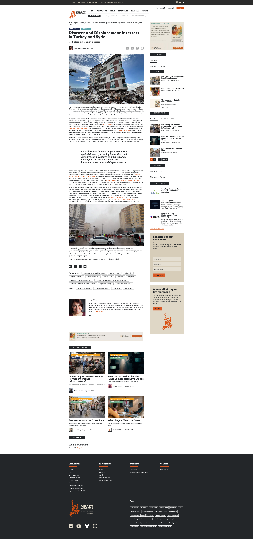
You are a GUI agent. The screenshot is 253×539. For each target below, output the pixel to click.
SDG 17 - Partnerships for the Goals (83, 283)
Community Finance (161, 511)
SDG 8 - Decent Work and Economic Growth (84, 355)
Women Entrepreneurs (165, 526)
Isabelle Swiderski (166, 90)
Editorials (84, 28)
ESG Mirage (144, 507)
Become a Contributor (106, 480)
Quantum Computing (136, 523)
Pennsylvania (134, 526)
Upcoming (153, 60)
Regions (114, 16)
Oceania (74, 357)
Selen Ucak (78, 48)
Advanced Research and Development (166, 523)
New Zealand (134, 507)
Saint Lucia (173, 507)
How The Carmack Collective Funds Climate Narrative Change (172, 138)
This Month (154, 119)
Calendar (135, 11)
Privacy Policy (73, 480)
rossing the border (123, 130)
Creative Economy (116, 357)
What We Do (102, 11)
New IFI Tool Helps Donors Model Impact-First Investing (172, 215)
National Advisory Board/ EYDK (124, 199)
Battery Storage (149, 523)
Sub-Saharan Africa (147, 511)
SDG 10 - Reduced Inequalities (81, 280)
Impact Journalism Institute (78, 491)
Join (180, 8)
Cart (161, 8)
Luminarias (133, 470)
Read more (99, 311)
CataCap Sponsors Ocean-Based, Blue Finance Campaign (171, 190)
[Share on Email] (142, 48)
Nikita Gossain (78, 391)
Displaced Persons (101, 288)
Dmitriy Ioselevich (118, 386)
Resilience (128, 288)
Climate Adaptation (145, 519)
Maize (143, 515)
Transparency (173, 511)
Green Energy (157, 519)
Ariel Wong (77, 430)
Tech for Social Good (124, 283)
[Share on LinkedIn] (127, 48)
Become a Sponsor (75, 483)
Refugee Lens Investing (117, 197)
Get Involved (123, 11)
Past (161, 171)
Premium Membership (76, 488)
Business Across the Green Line (86, 420)
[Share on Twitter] (132, 48)
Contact (145, 11)
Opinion (125, 16)
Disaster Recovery (84, 288)
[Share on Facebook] (137, 48)
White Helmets (111, 180)
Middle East (73, 28)
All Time (174, 119)
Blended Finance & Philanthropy (94, 273)
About (112, 11)
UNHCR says (107, 125)
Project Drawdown (173, 515)
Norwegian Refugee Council (78, 128)
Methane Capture (160, 515)
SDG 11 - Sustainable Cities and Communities (112, 280)
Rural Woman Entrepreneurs (148, 526)
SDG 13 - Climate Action (117, 355)
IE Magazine (94, 16)
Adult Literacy (134, 519)
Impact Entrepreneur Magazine (169, 104)
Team (70, 472)
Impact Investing (92, 276)
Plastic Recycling (135, 511)
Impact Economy (138, 16)
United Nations (135, 515)
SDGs (105, 16)
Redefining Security (77, 401)
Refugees (116, 288)
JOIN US (157, 309)
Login (170, 8)
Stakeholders (153, 507)
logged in (80, 448)
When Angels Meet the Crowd (124, 420)
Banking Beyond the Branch (172, 88)
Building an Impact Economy (139, 472)
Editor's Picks (114, 273)
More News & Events (157, 229)
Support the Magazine (76, 485)
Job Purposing (164, 507)
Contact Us (164, 470)
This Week (164, 119)
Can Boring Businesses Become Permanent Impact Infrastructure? (86, 379)
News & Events (74, 475)
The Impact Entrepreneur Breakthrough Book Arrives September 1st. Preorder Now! (96, 2)
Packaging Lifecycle (169, 519)
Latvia (180, 507)
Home (92, 11)
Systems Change (105, 283)
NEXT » (164, 159)
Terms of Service (74, 478)
